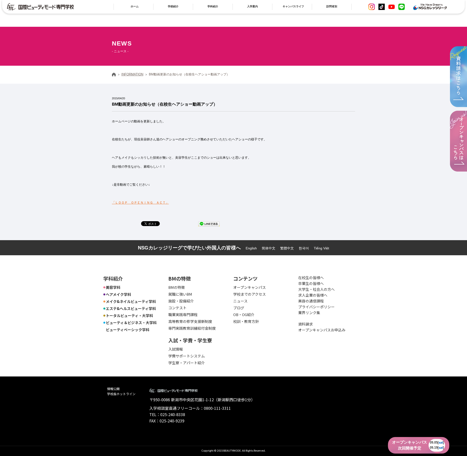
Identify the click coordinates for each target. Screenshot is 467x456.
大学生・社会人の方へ (316, 289)
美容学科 (113, 287)
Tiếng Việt (321, 248)
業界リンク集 (309, 312)
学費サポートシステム (186, 355)
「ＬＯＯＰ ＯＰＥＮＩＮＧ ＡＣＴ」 (140, 202)
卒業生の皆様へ (311, 283)
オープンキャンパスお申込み (321, 329)
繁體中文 (287, 248)
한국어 (304, 248)
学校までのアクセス (249, 294)
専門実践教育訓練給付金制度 (192, 328)
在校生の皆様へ (311, 277)
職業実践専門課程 (183, 314)
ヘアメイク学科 (118, 294)
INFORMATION (132, 74)
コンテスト (177, 307)
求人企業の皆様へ (312, 295)
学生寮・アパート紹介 (186, 362)
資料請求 (305, 324)
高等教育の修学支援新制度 (190, 321)
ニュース (240, 300)
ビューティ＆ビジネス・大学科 (131, 322)
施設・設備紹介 (181, 300)
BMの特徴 (176, 287)
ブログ (238, 307)
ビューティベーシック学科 (127, 329)
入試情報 (175, 349)
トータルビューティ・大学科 (129, 315)
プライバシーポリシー (316, 306)
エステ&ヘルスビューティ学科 (131, 308)
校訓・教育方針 (246, 321)
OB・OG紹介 (243, 314)
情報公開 (113, 388)
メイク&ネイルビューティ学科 (131, 301)
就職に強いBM (180, 294)
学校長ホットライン (121, 394)
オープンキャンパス (249, 287)
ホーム (114, 74)
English (251, 248)
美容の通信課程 (311, 300)
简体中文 (268, 248)
